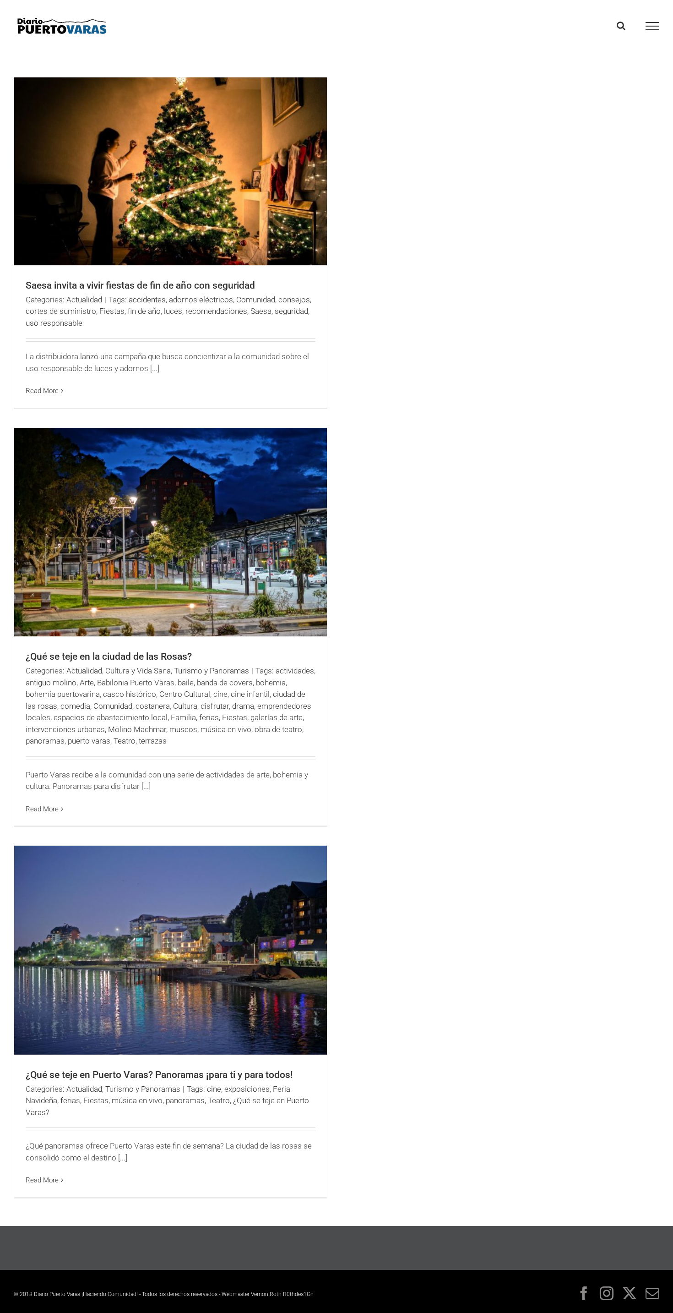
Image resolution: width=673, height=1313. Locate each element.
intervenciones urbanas (65, 729)
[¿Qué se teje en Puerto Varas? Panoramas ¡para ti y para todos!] (170, 950)
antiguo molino (51, 682)
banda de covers (225, 682)
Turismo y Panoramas (211, 670)
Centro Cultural (184, 694)
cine (220, 694)
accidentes (147, 299)
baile (186, 682)
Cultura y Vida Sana (138, 670)
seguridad (291, 311)
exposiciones (247, 1089)
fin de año (144, 311)
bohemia (271, 682)
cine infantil (250, 694)
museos (183, 729)
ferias (209, 717)
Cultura (185, 706)
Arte (87, 682)
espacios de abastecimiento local (111, 717)
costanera (153, 706)
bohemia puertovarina (63, 694)
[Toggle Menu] (652, 26)
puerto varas (89, 740)
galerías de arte (276, 717)
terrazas (153, 740)
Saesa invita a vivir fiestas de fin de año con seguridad (140, 285)
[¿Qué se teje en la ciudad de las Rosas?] (170, 532)
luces (173, 311)
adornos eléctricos (201, 299)
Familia (183, 717)
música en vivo (226, 729)
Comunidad (255, 299)
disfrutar (215, 706)
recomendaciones (216, 311)
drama (243, 706)
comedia (75, 706)
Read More (42, 391)
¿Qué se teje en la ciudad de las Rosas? (109, 656)
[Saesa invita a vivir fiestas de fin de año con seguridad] (170, 171)
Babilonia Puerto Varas (135, 682)
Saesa (260, 311)
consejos (294, 299)
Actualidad (84, 299)
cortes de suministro (61, 311)
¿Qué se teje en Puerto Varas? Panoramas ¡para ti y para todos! (159, 1074)
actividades (295, 670)
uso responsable (54, 323)
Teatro (125, 740)
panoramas (45, 740)
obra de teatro (278, 729)
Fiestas (112, 311)
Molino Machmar (137, 729)
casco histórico (129, 694)
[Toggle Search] (621, 25)
